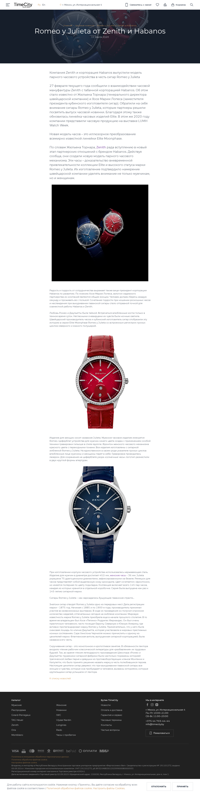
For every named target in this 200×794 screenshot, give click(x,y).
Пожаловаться (161, 733)
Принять (182, 786)
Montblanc (17, 735)
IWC (58, 715)
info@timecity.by (155, 724)
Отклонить (158, 786)
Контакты (106, 725)
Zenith (15, 725)
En (43, 4)
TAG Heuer (17, 720)
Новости (106, 705)
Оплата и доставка (111, 710)
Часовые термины (111, 720)
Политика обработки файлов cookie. (29, 759)
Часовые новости (84, 25)
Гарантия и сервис (111, 715)
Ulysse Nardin (63, 720)
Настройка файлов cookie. (24, 762)
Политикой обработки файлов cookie (69, 788)
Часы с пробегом (66, 735)
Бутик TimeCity (109, 700)
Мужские (16, 705)
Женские (61, 705)
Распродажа (18, 710)
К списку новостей (60, 678)
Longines (61, 725)
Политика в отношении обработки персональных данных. (40, 756)
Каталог (16, 700)
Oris (13, 730)
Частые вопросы (110, 730)
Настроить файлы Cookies (109, 788)
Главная (68, 25)
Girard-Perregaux (20, 715)
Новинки (61, 710)
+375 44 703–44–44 (158, 721)
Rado (59, 730)
